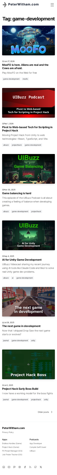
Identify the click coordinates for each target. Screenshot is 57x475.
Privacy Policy (8, 432)
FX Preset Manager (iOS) (12, 451)
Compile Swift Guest (38, 447)
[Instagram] (19, 467)
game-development (11, 79)
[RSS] (30, 467)
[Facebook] (25, 467)
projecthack (17, 145)
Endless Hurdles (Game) (12, 443)
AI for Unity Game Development (21, 259)
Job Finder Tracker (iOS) (12, 454)
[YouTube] (9, 467)
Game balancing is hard (16, 193)
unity (33, 340)
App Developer (36, 443)
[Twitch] (14, 467)
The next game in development (21, 326)
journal (5, 340)
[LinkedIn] (3, 467)
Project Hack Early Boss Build (20, 388)
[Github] (35, 467)
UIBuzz (33, 451)
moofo (25, 79)
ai (12, 278)
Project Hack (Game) (10, 447)
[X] (40, 467)
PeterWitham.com (13, 428)
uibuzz (6, 145)
